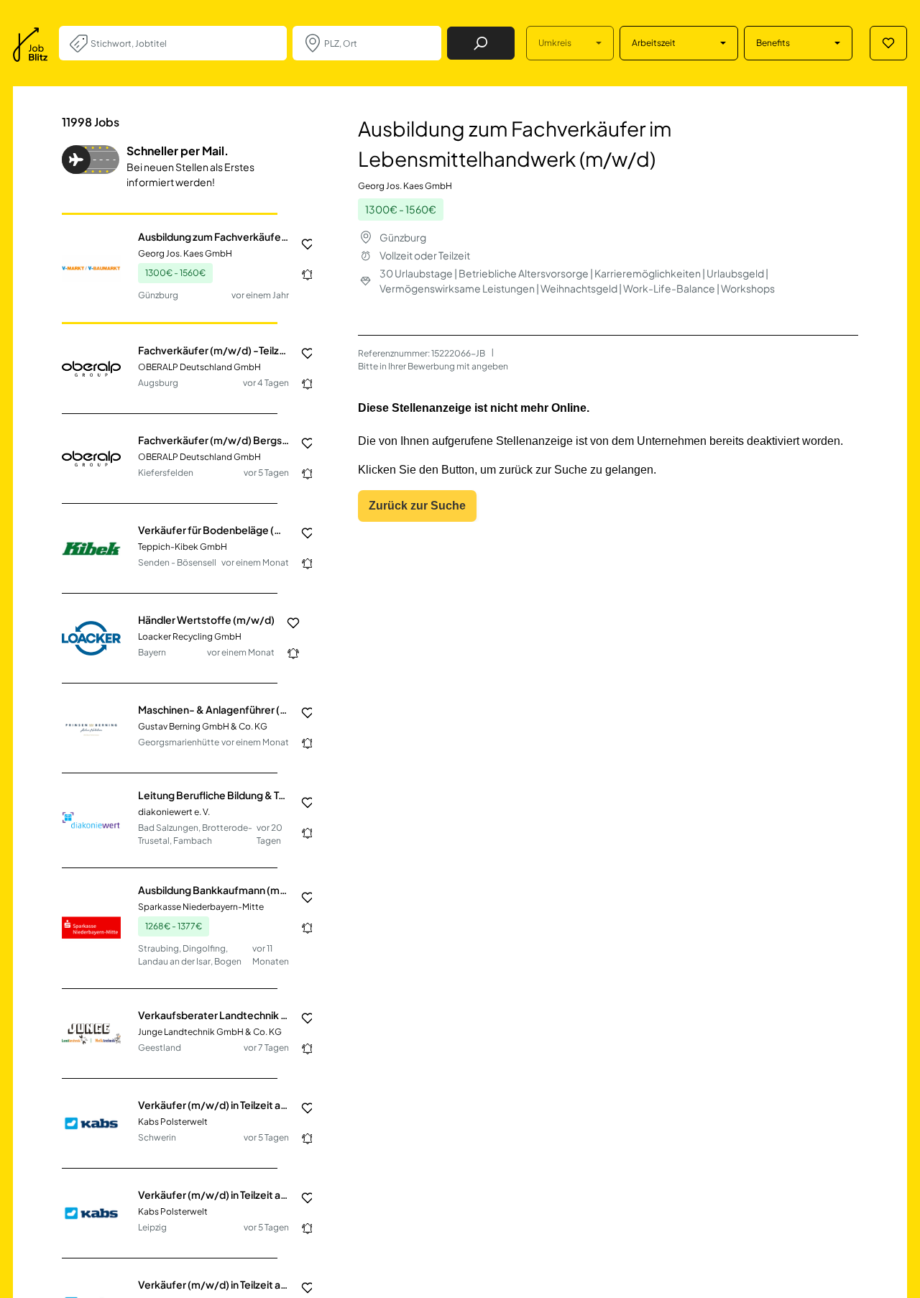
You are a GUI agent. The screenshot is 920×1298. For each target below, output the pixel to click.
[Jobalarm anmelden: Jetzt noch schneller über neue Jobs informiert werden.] (302, 274)
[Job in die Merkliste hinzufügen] (302, 244)
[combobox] (183, 43)
